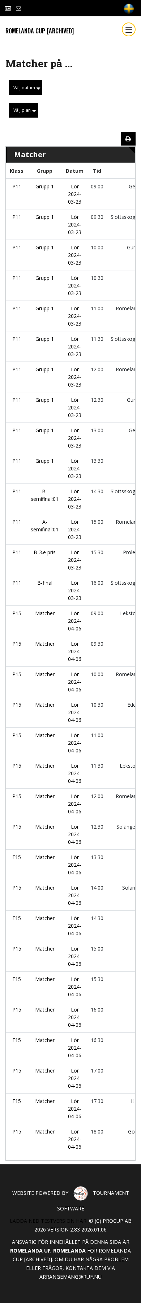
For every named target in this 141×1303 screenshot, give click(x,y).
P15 (16, 613)
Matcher (45, 613)
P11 (16, 186)
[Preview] (128, 139)
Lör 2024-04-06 (74, 621)
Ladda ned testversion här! (48, 1220)
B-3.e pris (45, 552)
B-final (44, 582)
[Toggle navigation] (129, 29)
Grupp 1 (44, 186)
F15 (16, 857)
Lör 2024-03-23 (74, 194)
